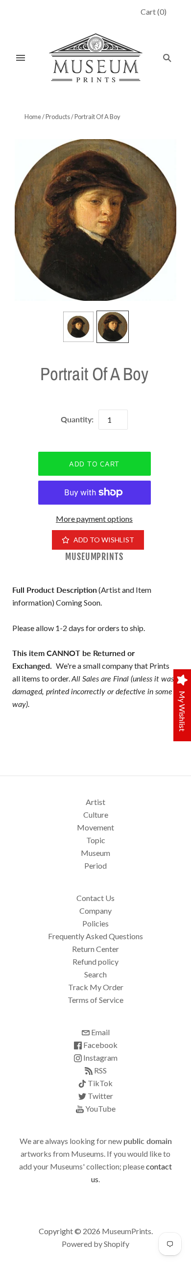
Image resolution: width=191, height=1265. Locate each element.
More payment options (94, 518)
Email (100, 1032)
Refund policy (95, 961)
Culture (95, 814)
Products (58, 117)
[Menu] (20, 57)
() (154, 11)
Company (95, 910)
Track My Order (95, 987)
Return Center (95, 948)
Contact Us (95, 897)
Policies (95, 923)
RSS (100, 1070)
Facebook (100, 1044)
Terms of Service (95, 999)
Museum (95, 852)
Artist (95, 801)
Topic (95, 840)
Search (95, 974)
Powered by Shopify (95, 1243)
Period (95, 865)
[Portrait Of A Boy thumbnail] (78, 327)
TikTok (99, 1083)
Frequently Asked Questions (95, 936)
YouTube (100, 1108)
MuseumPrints (94, 556)
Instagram (100, 1057)
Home (32, 117)
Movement (95, 827)
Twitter (99, 1095)
